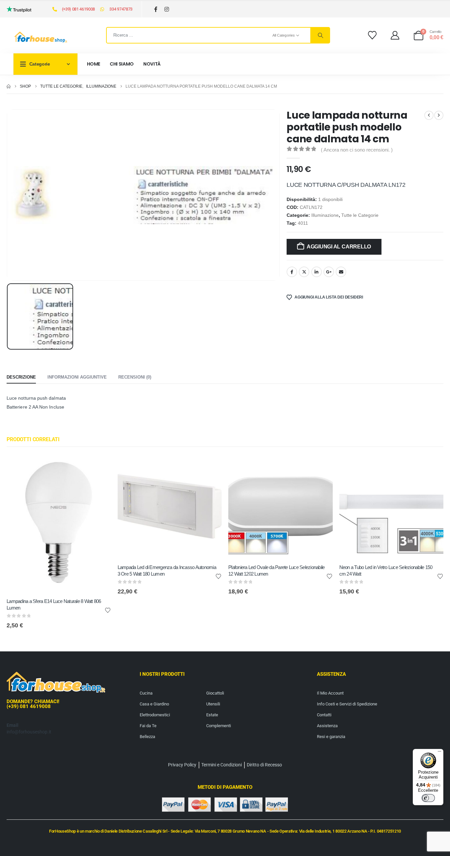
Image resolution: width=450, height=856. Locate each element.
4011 (303, 223)
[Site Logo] (40, 37)
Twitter (304, 272)
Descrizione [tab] (21, 377)
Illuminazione (325, 215)
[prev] (429, 115)
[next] (438, 115)
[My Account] (395, 35)
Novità (152, 64)
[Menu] (439, 753)
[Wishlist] (372, 35)
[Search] (319, 35)
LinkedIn (316, 272)
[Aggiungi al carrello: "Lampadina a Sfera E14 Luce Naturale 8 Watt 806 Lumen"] (100, 465)
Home (93, 64)
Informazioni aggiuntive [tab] (77, 377)
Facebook (292, 272)
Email (341, 272)
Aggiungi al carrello (339, 246)
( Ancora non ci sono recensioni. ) (357, 150)
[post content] (59, 524)
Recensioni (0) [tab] (134, 377)
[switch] (428, 798)
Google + (328, 272)
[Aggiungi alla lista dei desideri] (107, 610)
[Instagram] (167, 9)
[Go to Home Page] (9, 86)
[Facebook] (156, 9)
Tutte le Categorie (360, 215)
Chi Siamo (122, 64)
